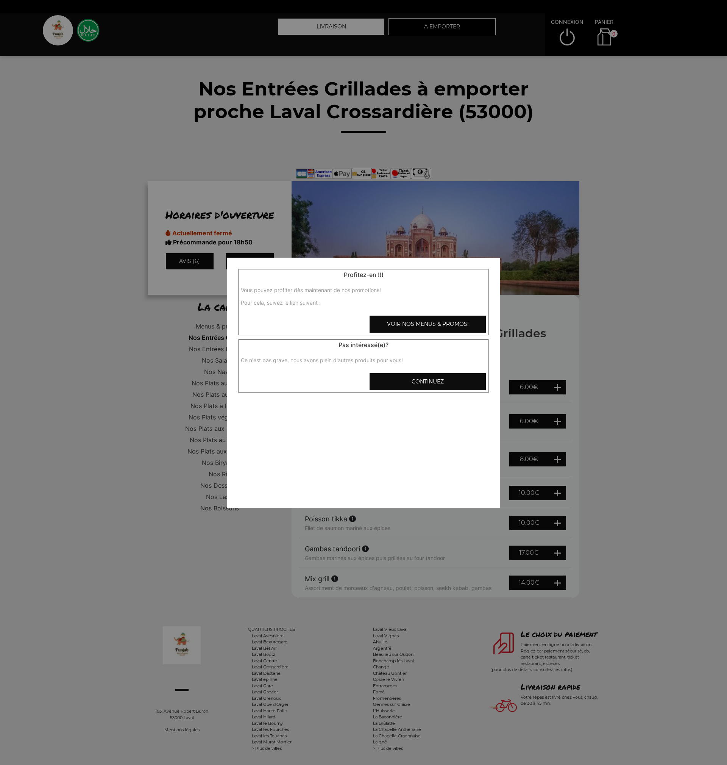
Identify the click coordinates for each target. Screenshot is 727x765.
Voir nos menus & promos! (428, 324)
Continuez (428, 381)
